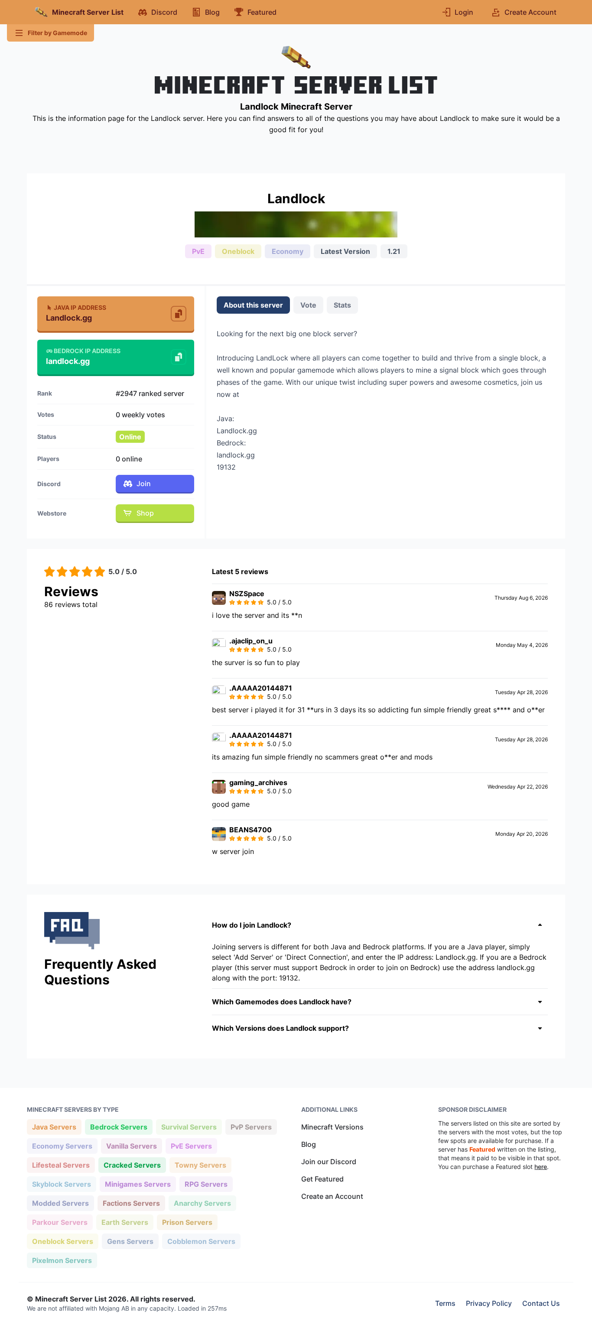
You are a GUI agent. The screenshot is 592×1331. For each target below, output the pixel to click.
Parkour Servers (60, 1222)
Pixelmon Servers (62, 1260)
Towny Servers (200, 1164)
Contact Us (541, 1303)
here (540, 1166)
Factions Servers (131, 1203)
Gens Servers (130, 1241)
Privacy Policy (489, 1303)
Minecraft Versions (332, 1127)
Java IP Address (80, 307)
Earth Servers (124, 1222)
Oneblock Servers (62, 1241)
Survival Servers (189, 1126)
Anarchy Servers (202, 1203)
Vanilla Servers (131, 1145)
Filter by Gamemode (57, 32)
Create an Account (332, 1196)
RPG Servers (206, 1183)
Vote (308, 305)
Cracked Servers (132, 1164)
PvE (198, 251)
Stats (342, 305)
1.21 (393, 251)
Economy (287, 251)
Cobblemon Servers (201, 1241)
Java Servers (54, 1126)
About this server (253, 305)
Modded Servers (60, 1203)
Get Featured (322, 1179)
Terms (445, 1303)
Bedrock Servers (118, 1126)
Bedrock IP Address (87, 350)
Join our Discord (328, 1161)
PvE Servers (191, 1145)
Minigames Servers (137, 1183)
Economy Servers (62, 1145)
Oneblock (238, 251)
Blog (308, 1144)
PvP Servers (251, 1126)
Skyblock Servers (61, 1183)
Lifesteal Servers (61, 1164)
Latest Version (345, 251)
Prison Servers (187, 1222)
